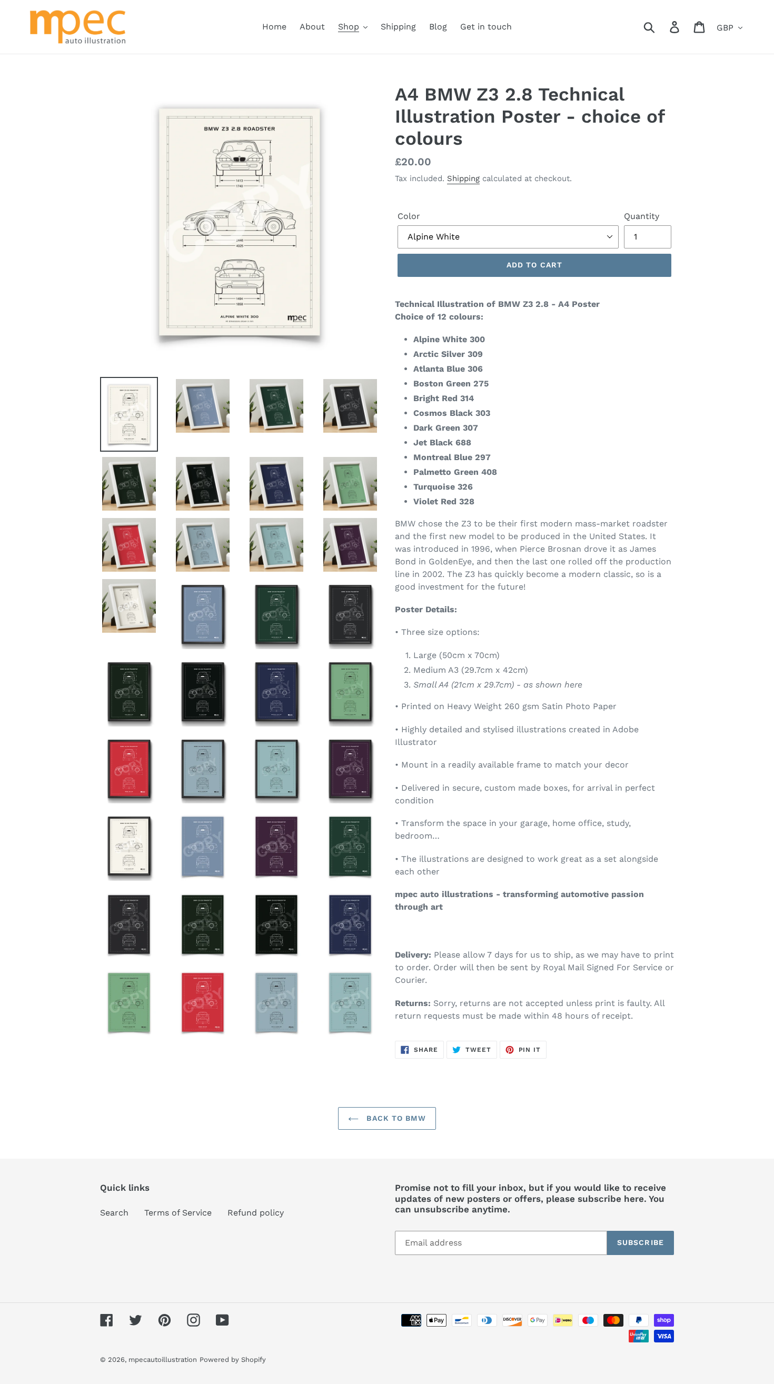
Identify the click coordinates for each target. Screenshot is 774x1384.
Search (114, 1213)
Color (409, 216)
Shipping (463, 178)
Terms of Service (178, 1213)
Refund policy (255, 1213)
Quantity (641, 216)
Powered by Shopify (233, 1359)
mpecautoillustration (162, 1359)
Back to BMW (394, 1118)
